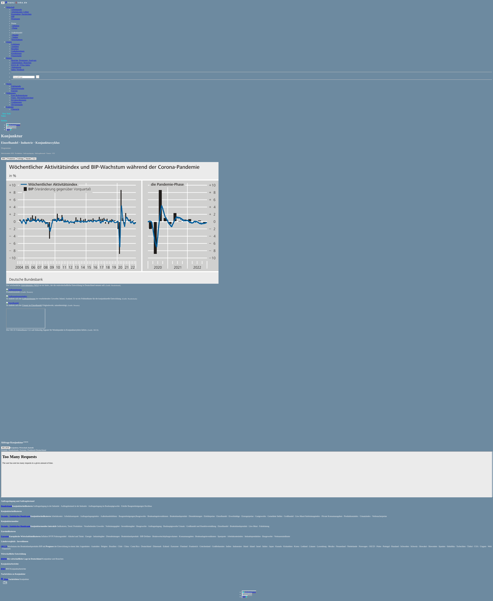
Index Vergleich (17, 70)
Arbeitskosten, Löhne (20, 12)
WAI (3, 159)
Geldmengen (16, 102)
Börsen (9, 58)
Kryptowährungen (18, 100)
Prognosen (15, 19)
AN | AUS (5, 448)
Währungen (11, 93)
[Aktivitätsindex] (112, 283)
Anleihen (15, 46)
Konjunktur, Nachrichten (21, 14)
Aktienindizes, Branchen (21, 63)
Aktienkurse (16, 67)
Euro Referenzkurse (19, 95)
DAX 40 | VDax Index (20, 65)
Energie (14, 91)
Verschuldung (16, 39)
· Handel (14, 35)
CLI (34, 159)
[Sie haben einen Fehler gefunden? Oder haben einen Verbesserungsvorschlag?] (4, 584)
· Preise (14, 28)
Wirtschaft (10, 7)
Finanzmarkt (16, 56)
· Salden (14, 37)
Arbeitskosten (14, 125)
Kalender (10, 107)
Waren (8, 84)
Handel (28, 159)
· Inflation (15, 26)
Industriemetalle (17, 88)
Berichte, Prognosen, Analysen (23, 60)
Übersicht (15, 109)
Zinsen (9, 42)
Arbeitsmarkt (16, 9)
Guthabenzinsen (17, 51)
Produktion (11, 159)
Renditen (15, 49)
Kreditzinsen (16, 53)
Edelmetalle (16, 86)
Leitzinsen (15, 44)
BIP (13, 16)
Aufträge (20, 159)
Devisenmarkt (17, 105)
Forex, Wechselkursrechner (22, 98)
